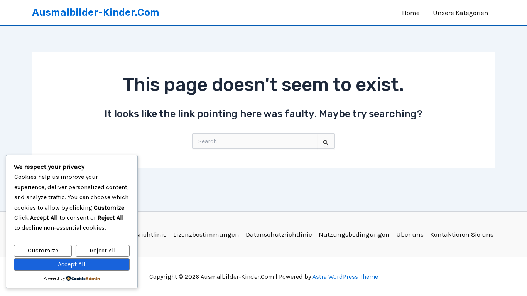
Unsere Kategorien (460, 13)
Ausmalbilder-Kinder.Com (95, 12)
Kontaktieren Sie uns (461, 234)
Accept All (72, 264)
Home (411, 13)
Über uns (410, 234)
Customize (43, 250)
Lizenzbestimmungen (206, 234)
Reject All (103, 250)
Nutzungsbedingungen (354, 234)
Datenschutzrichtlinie (279, 234)
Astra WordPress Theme (345, 276)
